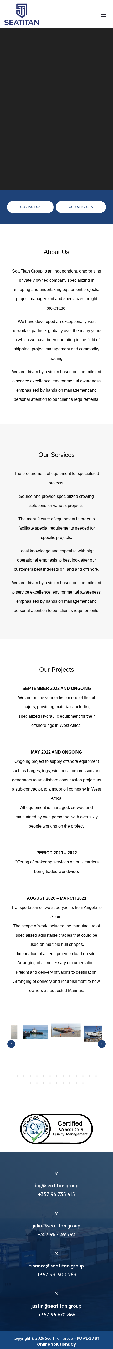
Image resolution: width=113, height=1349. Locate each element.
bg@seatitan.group (57, 1185)
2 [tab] (23, 1076)
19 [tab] (63, 1083)
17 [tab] (50, 1083)
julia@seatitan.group (56, 1225)
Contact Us (30, 207)
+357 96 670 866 (56, 1314)
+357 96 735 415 (56, 1194)
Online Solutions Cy (56, 1344)
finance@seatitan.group (56, 1265)
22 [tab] (83, 1083)
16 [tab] (43, 1083)
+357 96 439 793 (56, 1234)
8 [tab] (63, 1076)
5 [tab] (43, 1076)
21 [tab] (76, 1083)
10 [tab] (76, 1076)
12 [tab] (89, 1076)
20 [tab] (69, 1083)
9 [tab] (69, 1076)
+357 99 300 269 (56, 1274)
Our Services (81, 207)
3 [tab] (30, 1076)
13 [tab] (96, 1076)
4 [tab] (37, 1076)
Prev (11, 1044)
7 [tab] (56, 1076)
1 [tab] (17, 1076)
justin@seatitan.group (56, 1305)
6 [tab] (50, 1076)
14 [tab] (30, 1083)
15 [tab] (37, 1083)
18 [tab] (56, 1083)
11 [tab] (83, 1076)
